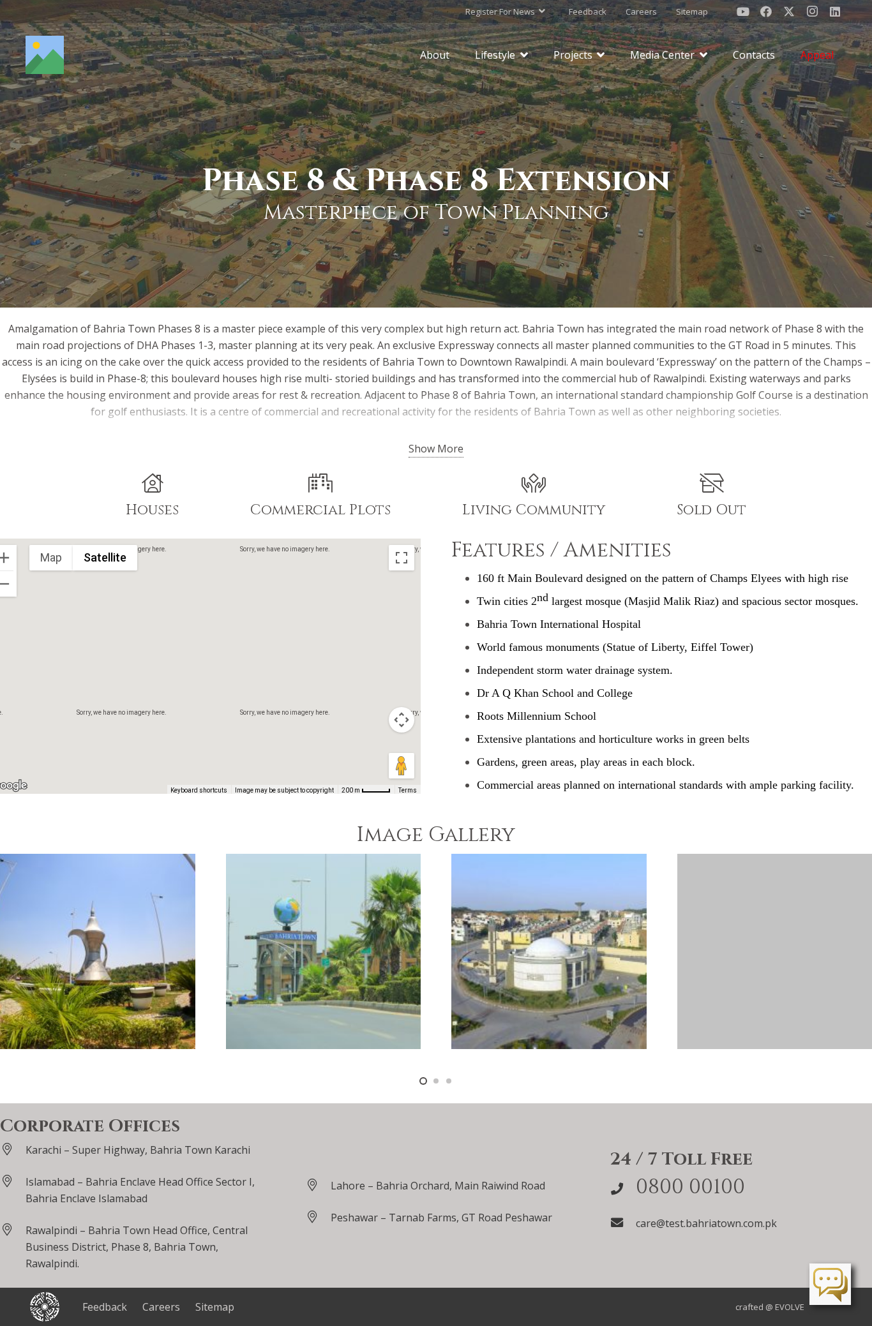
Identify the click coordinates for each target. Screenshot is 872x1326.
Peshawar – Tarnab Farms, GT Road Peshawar (441, 1218)
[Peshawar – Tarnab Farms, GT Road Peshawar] (318, 1217)
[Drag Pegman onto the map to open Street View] (401, 765)
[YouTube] (743, 11)
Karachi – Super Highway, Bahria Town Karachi (138, 1150)
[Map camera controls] (401, 720)
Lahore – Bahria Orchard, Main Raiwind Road (438, 1186)
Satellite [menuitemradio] (105, 557)
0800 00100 (690, 1187)
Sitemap (214, 1307)
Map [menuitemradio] (51, 557)
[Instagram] (812, 11)
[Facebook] (766, 11)
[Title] (45, 55)
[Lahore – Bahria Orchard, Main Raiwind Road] (318, 1185)
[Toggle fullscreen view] (401, 557)
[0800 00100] (623, 1188)
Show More (436, 449)
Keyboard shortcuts (198, 790)
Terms (407, 790)
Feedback (104, 1307)
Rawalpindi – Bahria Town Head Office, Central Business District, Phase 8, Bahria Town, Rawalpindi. (137, 1246)
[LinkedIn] (834, 11)
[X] (789, 11)
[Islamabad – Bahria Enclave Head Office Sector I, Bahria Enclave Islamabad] (13, 1181)
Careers (161, 1307)
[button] (505, 11)
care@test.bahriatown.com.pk (706, 1223)
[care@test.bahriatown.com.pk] (623, 1222)
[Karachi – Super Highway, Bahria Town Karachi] (13, 1149)
